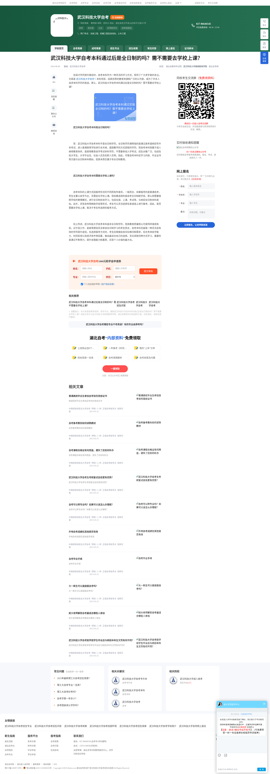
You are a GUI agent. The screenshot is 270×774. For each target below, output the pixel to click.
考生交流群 (213, 3)
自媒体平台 (199, 3)
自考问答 (107, 3)
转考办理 (32, 746)
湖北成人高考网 (23, 764)
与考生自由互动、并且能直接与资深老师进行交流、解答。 (196, 127)
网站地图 (47, 764)
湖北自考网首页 (59, 3)
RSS (55, 764)
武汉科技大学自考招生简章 (133, 726)
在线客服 (264, 59)
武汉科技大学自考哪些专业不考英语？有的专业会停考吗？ (115, 324)
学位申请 (32, 754)
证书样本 (189, 48)
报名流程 (9, 741)
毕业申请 (32, 750)
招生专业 (114, 48)
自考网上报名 (166, 3)
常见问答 (151, 48)
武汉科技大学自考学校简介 (162, 726)
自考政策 (54, 741)
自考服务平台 (151, 3)
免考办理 (32, 741)
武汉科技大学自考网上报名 (192, 726)
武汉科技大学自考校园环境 (103, 726)
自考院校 (73, 3)
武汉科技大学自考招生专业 (18, 726)
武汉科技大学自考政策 (75, 726)
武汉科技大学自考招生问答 (48, 726)
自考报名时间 (120, 3)
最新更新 (36, 764)
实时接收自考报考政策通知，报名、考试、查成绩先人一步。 (196, 155)
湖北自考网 (9, 764)
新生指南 (10, 736)
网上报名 (170, 48)
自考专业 (85, 3)
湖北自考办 (10, 746)
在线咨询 (119, 17)
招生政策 (133, 48)
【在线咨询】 (196, 179)
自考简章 (77, 48)
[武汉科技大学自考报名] (264, 43)
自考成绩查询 (135, 3)
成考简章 (96, 48)
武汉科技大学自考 (78, 66)
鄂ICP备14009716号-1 (13, 768)
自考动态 (96, 3)
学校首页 (59, 48)
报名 (264, 47)
